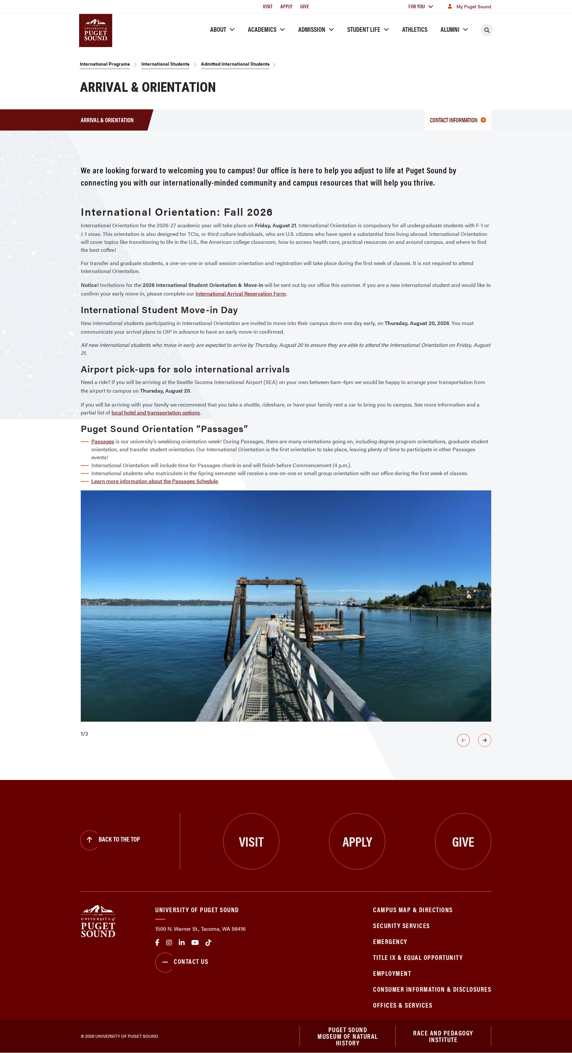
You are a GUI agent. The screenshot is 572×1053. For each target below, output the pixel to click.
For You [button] (416, 6)
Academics (262, 29)
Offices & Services (402, 1005)
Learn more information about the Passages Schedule (154, 481)
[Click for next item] (484, 740)
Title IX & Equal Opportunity (418, 957)
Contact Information (453, 120)
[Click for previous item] (463, 740)
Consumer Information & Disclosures (432, 989)
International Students (165, 63)
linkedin (182, 942)
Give (304, 6)
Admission (311, 29)
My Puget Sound (473, 6)
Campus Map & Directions (413, 909)
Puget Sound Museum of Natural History (347, 1036)
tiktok (209, 942)
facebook (157, 942)
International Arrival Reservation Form (241, 293)
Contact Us (191, 961)
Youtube (195, 942)
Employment (392, 973)
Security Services (401, 925)
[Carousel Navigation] (286, 740)
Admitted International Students (235, 63)
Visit (267, 6)
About (218, 29)
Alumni (450, 29)
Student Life (363, 29)
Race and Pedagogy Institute (443, 1036)
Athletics (414, 29)
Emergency (390, 941)
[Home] (98, 920)
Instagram (169, 942)
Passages (102, 441)
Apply (286, 6)
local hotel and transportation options (156, 412)
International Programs (105, 63)
